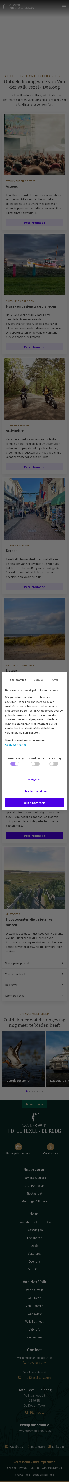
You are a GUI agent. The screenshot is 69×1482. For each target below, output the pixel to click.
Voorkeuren (36, 758)
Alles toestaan (34, 803)
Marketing (55, 758)
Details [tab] (38, 680)
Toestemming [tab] (17, 680)
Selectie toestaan (35, 791)
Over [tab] (55, 680)
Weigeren (34, 779)
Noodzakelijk (15, 758)
